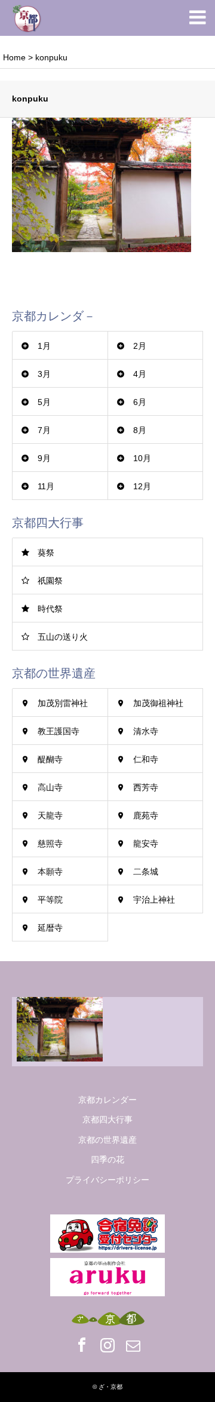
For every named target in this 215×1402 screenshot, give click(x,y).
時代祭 (50, 608)
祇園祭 (50, 580)
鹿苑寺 (145, 815)
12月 (142, 486)
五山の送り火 (63, 637)
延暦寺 (50, 927)
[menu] (197, 18)
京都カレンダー (107, 1100)
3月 (44, 374)
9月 (44, 458)
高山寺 (50, 787)
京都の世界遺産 (107, 1140)
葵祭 (46, 552)
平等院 (50, 899)
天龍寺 (50, 815)
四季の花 (107, 1159)
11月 (46, 486)
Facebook (82, 1344)
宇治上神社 (154, 899)
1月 (44, 346)
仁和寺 (145, 759)
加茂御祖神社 (158, 703)
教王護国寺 (58, 731)
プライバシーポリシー (107, 1180)
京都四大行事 (107, 1119)
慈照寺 (50, 843)
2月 (139, 346)
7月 (44, 430)
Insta (107, 1344)
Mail (133, 1344)
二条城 (145, 871)
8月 (139, 430)
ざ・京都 (110, 1386)
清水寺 (145, 731)
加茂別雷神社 (63, 703)
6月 (139, 402)
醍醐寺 (50, 759)
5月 (44, 402)
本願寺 (50, 871)
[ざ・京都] (27, 18)
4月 (139, 374)
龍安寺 (145, 843)
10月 (142, 458)
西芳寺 (145, 787)
